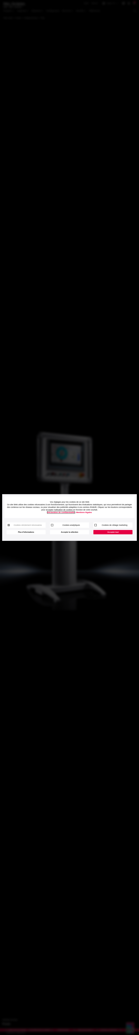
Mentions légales (84, 512)
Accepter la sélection (69, 532)
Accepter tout (113, 532)
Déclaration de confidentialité (60, 512)
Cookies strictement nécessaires (28, 525)
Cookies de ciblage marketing (114, 525)
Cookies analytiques (71, 525)
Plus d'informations (26, 532)
